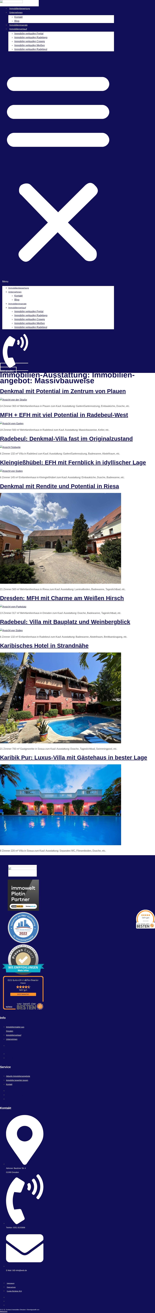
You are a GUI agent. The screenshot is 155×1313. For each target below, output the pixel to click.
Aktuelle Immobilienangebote (18, 1076)
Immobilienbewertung (19, 8)
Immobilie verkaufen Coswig (29, 41)
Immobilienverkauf (18, 29)
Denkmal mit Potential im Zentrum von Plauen (63, 391)
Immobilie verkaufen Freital (28, 33)
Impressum (10, 1283)
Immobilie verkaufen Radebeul (30, 49)
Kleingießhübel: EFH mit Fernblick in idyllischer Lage (73, 462)
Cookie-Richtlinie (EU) (14, 1291)
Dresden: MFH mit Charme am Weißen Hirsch (62, 598)
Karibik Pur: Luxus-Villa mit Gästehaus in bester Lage (73, 757)
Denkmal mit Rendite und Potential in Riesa (59, 486)
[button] (58, 169)
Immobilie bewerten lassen (17, 1080)
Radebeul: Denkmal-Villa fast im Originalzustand (66, 439)
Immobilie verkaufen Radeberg (30, 37)
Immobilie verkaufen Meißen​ (29, 45)
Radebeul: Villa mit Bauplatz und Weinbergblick (65, 622)
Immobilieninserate (18, 25)
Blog (16, 21)
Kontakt (18, 17)
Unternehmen (16, 12)
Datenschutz (11, 1287)
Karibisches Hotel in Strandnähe (44, 645)
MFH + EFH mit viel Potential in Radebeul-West (64, 415)
